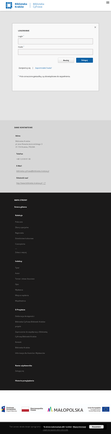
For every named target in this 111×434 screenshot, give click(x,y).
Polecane (19, 222)
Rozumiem (96, 426)
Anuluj (66, 60)
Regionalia (19, 233)
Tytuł (17, 267)
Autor (17, 273)
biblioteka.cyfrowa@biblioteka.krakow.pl (32, 171)
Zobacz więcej (21, 252)
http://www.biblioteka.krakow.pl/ (29, 183)
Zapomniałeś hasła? (43, 68)
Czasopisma (20, 244)
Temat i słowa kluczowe (25, 279)
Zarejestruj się (24, 68)
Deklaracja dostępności (24, 316)
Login (21, 36)
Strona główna (20, 207)
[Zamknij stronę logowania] (95, 27)
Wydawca (19, 290)
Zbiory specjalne (22, 227)
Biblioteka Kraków (22, 347)
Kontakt (18, 342)
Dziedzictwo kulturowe (24, 238)
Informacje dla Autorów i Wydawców (30, 353)
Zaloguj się (19, 371)
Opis (17, 284)
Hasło (21, 47)
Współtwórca (20, 301)
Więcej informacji (79, 427)
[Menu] (107, 2)
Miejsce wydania (22, 295)
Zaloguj (84, 60)
